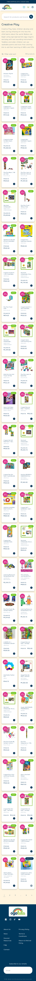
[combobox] (18, 16)
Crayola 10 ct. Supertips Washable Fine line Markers (26, 240)
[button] (28, 7)
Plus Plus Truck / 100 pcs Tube (25, 206)
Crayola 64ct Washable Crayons (26, 140)
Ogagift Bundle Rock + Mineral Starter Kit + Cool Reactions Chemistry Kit (26, 675)
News (6, 934)
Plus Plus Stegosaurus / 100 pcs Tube (26, 742)
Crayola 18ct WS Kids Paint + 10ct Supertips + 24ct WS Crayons (9, 441)
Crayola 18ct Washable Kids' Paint (8, 541)
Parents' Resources (7, 939)
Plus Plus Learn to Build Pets (26, 375)
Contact (7, 949)
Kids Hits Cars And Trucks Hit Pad (9, 375)
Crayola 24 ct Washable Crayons (9, 107)
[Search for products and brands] (31, 17)
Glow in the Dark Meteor (25, 775)
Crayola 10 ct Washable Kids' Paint (25, 74)
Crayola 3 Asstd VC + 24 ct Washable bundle (9, 273)
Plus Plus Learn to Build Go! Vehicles (26, 173)
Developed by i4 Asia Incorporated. (23, 979)
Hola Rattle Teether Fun (9, 675)
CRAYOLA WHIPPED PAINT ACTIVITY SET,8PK (9, 508)
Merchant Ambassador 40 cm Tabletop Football (9, 708)
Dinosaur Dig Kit (8, 73)
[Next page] (31, 895)
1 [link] (4, 895)
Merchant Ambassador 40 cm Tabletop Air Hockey (26, 541)
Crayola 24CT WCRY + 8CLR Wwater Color (26, 840)
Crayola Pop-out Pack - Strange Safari (25, 642)
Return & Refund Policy (25, 942)
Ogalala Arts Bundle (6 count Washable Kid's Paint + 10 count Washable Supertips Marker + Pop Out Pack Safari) (9, 840)
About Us (7, 929)
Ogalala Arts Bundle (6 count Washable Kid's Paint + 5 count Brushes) (9, 240)
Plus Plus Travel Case (8, 307)
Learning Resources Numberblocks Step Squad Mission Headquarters (9, 575)
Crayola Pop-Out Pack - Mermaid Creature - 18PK (8, 809)
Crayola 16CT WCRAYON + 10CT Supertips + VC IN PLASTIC (26, 508)
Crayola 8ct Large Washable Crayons (26, 107)
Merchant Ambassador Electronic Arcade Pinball (26, 441)
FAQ (5, 945)
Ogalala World (11, 979)
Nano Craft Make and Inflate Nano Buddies (8, 408)
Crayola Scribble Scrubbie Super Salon (8, 140)
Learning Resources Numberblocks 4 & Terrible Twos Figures (26, 609)
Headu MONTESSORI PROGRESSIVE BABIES (26, 708)
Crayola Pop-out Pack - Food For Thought (25, 408)
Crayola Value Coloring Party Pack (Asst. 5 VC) (26, 340)
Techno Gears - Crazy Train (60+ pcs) (8, 873)
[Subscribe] (30, 970)
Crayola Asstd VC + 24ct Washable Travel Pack (26, 307)
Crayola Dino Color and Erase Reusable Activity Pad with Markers (9, 775)
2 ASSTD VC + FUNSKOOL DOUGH (9, 642)
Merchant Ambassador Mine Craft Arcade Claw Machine (26, 273)
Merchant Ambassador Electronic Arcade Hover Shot (9, 206)
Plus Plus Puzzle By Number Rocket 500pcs (9, 609)
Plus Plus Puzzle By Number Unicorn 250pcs (9, 742)
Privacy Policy (24, 929)
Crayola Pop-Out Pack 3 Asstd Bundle (9, 475)
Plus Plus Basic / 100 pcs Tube (9, 173)
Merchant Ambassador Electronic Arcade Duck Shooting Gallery (9, 340)
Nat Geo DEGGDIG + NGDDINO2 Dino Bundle (26, 475)
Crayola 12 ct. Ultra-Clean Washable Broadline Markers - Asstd (26, 873)
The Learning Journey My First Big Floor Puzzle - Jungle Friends (26, 575)
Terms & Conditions (23, 935)
